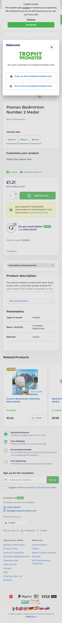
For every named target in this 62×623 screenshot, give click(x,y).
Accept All (31, 25)
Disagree (31, 19)
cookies (25, 7)
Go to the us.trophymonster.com (33, 86)
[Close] (52, 47)
